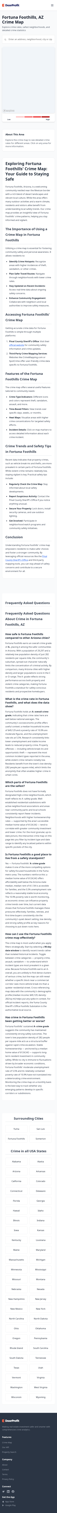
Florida (16, 1200)
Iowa (16, 1230)
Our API (5, 1447)
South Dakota (16, 1357)
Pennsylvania (40, 1338)
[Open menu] (52, 5)
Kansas (40, 1230)
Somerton (41, 1138)
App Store (9, 1501)
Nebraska (16, 1289)
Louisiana (40, 1240)
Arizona (16, 1171)
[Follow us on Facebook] (13, 1491)
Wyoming (40, 1397)
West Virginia (40, 1387)
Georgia (41, 1200)
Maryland (40, 1249)
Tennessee (40, 1357)
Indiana (40, 1220)
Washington (16, 1387)
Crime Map (7, 1442)
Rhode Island (16, 1348)
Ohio (16, 1328)
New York (40, 1308)
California (16, 1181)
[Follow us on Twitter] (3, 1491)
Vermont (16, 1377)
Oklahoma (40, 1328)
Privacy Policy (8, 1479)
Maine (16, 1249)
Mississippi (40, 1269)
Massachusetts (16, 1259)
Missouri (16, 1279)
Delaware (40, 1191)
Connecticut (16, 1191)
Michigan (40, 1259)
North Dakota (41, 1318)
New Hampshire (16, 1299)
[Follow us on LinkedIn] (8, 1491)
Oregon (16, 1338)
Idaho (41, 1210)
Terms (5, 1474)
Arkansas (40, 1171)
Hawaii (16, 1210)
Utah (40, 1367)
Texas (16, 1367)
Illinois (16, 1220)
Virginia (41, 1377)
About (4, 1465)
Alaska (40, 1161)
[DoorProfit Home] (10, 5)
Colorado (40, 1181)
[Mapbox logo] (9, 110)
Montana (40, 1279)
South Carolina (40, 1348)
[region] (28, 80)
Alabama (16, 1161)
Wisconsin (16, 1397)
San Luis (41, 1128)
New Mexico (16, 1308)
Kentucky (16, 1240)
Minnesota (16, 1269)
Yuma (16, 1128)
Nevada (40, 1289)
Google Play (10, 1505)
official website (16, 345)
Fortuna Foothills (16, 1138)
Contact (5, 1469)
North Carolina (16, 1318)
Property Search (9, 1452)
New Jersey (40, 1299)
